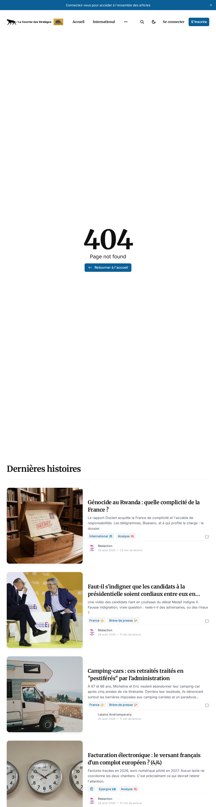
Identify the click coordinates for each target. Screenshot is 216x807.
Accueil (78, 22)
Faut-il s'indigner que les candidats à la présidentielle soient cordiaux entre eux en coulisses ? (142, 594)
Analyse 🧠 (126, 536)
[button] (142, 22)
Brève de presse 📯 (123, 620)
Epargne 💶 (107, 789)
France (120, 32)
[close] (211, 5)
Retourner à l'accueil (111, 267)
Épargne (121, 48)
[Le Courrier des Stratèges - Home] (35, 22)
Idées (119, 40)
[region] (126, 22)
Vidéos (120, 56)
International (104, 22)
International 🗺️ (101, 536)
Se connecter (173, 22)
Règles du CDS (125, 64)
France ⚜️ (96, 620)
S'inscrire (199, 22)
